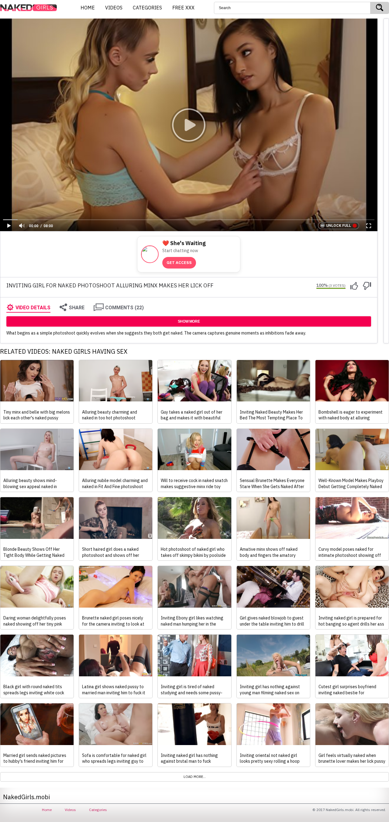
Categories (98, 809)
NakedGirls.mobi (30, 7)
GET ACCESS (179, 262)
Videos (70, 809)
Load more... (195, 777)
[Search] (379, 8)
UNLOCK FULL (338, 226)
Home (47, 809)
